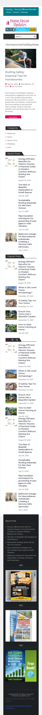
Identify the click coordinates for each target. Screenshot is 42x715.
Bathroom (11, 133)
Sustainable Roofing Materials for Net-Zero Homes (27, 204)
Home (8, 12)
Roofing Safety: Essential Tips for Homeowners (16, 75)
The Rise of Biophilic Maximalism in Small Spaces (25, 189)
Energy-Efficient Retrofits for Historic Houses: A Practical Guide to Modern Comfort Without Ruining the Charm (27, 168)
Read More (13, 117)
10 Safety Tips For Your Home (27, 301)
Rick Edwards (26, 84)
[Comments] (17, 340)
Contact (16, 12)
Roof (7, 86)
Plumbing (11, 144)
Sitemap (24, 12)
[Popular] (8, 340)
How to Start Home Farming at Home (27, 327)
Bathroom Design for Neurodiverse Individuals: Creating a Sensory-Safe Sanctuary (27, 240)
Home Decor (12, 140)
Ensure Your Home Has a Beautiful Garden (27, 314)
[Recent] (12, 340)
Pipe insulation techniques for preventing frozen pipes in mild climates (27, 221)
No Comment (17, 86)
